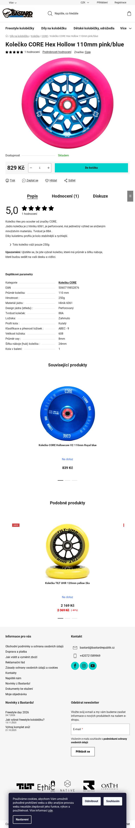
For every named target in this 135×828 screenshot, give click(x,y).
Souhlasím (113, 801)
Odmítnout (91, 801)
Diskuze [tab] (100, 196)
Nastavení (22, 819)
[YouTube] (93, 666)
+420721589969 (90, 656)
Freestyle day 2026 (17, 712)
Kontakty (11, 673)
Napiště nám (13, 678)
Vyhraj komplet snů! (17, 727)
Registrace (120, 2)
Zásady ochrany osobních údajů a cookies (31, 667)
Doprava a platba (16, 651)
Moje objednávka (16, 694)
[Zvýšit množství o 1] (48, 167)
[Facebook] (75, 666)
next (127, 432)
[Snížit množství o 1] (31, 167)
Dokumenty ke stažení (19, 688)
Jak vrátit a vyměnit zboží (21, 657)
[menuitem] (20, 28)
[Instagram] (84, 666)
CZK (83, 2)
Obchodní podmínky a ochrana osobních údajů (34, 646)
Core (88, 52)
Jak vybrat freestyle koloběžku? (24, 719)
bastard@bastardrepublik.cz (97, 647)
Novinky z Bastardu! (17, 683)
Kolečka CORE (67, 282)
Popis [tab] (32, 196)
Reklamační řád (15, 662)
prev (8, 432)
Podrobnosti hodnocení (57, 52)
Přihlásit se (83, 751)
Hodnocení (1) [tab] (65, 196)
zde (50, 810)
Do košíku (91, 167)
